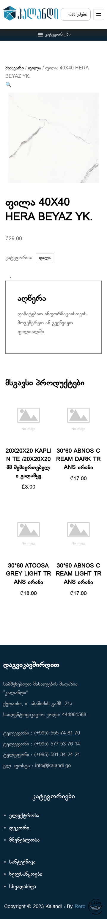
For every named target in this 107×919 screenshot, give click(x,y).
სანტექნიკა (22, 862)
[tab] (10, 277)
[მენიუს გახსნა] (98, 14)
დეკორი (19, 828)
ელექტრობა (24, 816)
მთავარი (14, 68)
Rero (80, 907)
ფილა (34, 68)
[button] (58, 35)
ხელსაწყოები (25, 874)
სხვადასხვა (22, 887)
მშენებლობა (24, 840)
